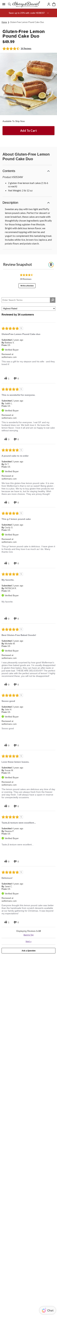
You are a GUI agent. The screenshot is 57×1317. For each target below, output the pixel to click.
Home (4, 22)
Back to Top (29, 935)
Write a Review (27, 285)
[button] (28, 13)
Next (29, 941)
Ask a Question (28, 951)
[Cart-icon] (54, 4)
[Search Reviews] (52, 300)
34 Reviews (26, 48)
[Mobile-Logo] (26, 4)
